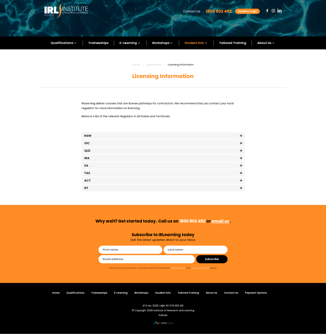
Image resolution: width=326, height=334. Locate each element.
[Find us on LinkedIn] (279, 11)
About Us (264, 43)
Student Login (247, 11)
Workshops (160, 43)
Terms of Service (200, 267)
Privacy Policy (178, 267)
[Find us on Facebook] (267, 11)
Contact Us (191, 11)
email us (220, 221)
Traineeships (98, 43)
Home (136, 64)
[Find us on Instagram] (273, 11)
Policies (163, 315)
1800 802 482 (219, 11)
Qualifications (62, 43)
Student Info (194, 43)
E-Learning (128, 43)
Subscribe (212, 259)
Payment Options (256, 292)
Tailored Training (232, 43)
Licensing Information (181, 64)
